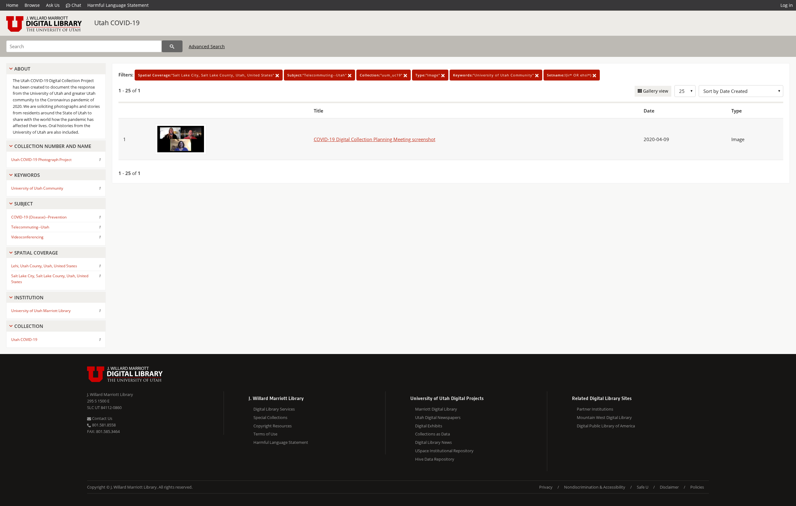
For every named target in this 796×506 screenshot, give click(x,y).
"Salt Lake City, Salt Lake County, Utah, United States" (206, 75)
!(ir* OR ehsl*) (570, 75)
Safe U (642, 487)
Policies (697, 487)
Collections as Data (432, 434)
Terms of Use (265, 434)
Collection (28, 326)
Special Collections (270, 417)
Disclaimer (669, 487)
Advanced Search (207, 46)
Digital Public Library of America (606, 426)
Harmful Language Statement (118, 5)
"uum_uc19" (382, 75)
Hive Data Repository (434, 459)
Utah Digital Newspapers (437, 417)
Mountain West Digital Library (604, 417)
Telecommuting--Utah (30, 227)
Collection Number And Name (52, 146)
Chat (75, 5)
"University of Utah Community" (494, 75)
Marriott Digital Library (436, 409)
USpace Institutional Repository (444, 450)
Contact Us (101, 418)
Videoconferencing (27, 237)
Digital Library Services (274, 409)
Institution (29, 297)
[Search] (172, 46)
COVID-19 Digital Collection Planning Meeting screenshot (374, 139)
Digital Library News (433, 442)
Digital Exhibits (428, 426)
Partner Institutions (595, 409)
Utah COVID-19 (117, 22)
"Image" (428, 75)
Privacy (546, 487)
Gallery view (655, 91)
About (22, 69)
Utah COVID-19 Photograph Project (41, 159)
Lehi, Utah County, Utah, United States (44, 266)
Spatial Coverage (36, 253)
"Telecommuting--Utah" (317, 75)
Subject (23, 203)
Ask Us (53, 5)
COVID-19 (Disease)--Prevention (39, 217)
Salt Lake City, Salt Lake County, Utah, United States (49, 278)
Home (12, 5)
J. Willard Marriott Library (110, 394)
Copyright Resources (272, 426)
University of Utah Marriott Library (41, 310)
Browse (32, 5)
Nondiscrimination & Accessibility (594, 487)
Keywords (27, 175)
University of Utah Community (37, 188)
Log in (786, 5)
